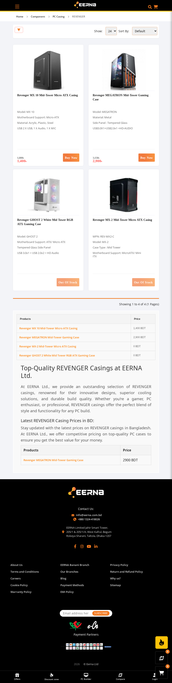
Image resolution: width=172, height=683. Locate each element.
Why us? (115, 578)
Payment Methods (72, 585)
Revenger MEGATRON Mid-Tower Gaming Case (49, 337)
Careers (15, 578)
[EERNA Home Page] (86, 4)
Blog (63, 578)
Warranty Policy (20, 592)
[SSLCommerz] (86, 646)
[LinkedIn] (96, 546)
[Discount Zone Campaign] (161, 642)
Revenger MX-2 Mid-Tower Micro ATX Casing (122, 220)
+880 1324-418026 (89, 519)
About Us (16, 565)
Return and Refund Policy (126, 572)
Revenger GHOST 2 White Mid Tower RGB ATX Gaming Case (57, 355)
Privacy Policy (119, 565)
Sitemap (115, 585)
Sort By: (124, 31)
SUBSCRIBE (101, 613)
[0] (161, 658)
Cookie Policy (19, 585)
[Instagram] (82, 546)
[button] (150, 7)
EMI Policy (67, 592)
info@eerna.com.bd (89, 515)
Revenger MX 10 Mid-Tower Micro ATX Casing (47, 95)
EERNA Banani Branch (74, 565)
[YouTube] (89, 546)
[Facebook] (75, 546)
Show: (98, 31)
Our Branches (69, 572)
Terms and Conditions (24, 572)
